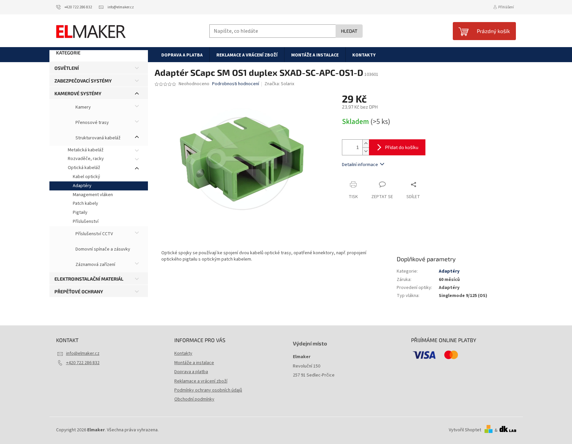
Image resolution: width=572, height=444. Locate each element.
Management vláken (93, 194)
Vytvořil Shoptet (465, 430)
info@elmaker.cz (83, 353)
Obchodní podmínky (194, 399)
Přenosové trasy (91, 122)
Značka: (279, 84)
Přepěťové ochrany (78, 291)
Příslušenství (86, 221)
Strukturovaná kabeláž (97, 138)
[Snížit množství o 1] (365, 151)
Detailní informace (360, 164)
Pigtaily (80, 212)
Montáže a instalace (194, 362)
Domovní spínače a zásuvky (102, 249)
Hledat (349, 31)
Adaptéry (82, 185)
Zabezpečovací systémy (83, 81)
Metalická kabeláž (86, 150)
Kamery (82, 107)
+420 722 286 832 (83, 362)
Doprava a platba (191, 371)
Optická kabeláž (84, 167)
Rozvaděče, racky (86, 158)
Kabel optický (86, 176)
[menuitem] (182, 54)
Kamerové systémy (78, 93)
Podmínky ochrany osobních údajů (208, 390)
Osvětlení (66, 68)
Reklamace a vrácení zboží (200, 381)
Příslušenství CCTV (93, 234)
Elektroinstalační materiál (89, 279)
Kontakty (183, 353)
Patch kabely (85, 203)
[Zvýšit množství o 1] (365, 143)
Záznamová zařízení (94, 264)
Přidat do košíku (401, 147)
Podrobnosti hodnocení (235, 84)
